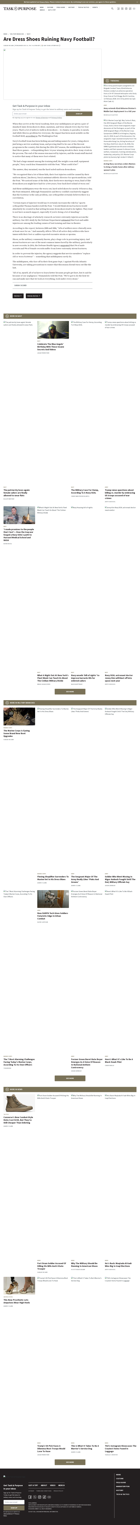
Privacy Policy (44, 2)
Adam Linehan (110, 885)
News (42, 7)
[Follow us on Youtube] (134, 9)
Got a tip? (52, 10)
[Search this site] (112, 9)
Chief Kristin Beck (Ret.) (80, 496)
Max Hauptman (76, 684)
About (44, 1485)
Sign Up (79, 114)
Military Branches (17, 34)
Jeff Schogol (110, 502)
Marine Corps (108, 161)
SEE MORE (70, 691)
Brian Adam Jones (43, 684)
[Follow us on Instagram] (126, 9)
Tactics (6, 1114)
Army (105, 105)
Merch (42, 10)
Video (52, 1485)
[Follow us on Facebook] (118, 9)
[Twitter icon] (34, 1497)
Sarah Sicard (9, 45)
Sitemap (31, 1491)
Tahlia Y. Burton (111, 1455)
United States (8, 1297)
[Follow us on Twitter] (122, 9)
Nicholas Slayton (111, 115)
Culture (50, 7)
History (71, 7)
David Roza (8, 544)
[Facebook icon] (30, 1497)
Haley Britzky (9, 499)
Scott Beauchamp (78, 1269)
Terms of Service (42, 117)
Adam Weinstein (43, 353)
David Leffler (42, 922)
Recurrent (35, 1509)
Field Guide (61, 7)
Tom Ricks (7, 1068)
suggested (65, 245)
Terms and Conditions (43, 1491)
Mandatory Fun (123, 1486)
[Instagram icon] (39, 1497)
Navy (28, 34)
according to (32, 136)
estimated (65, 220)
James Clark (42, 883)
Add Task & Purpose (50, 45)
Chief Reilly (109, 1065)
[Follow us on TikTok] (130, 9)
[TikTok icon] (44, 1497)
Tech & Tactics (83, 7)
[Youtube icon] (49, 1497)
